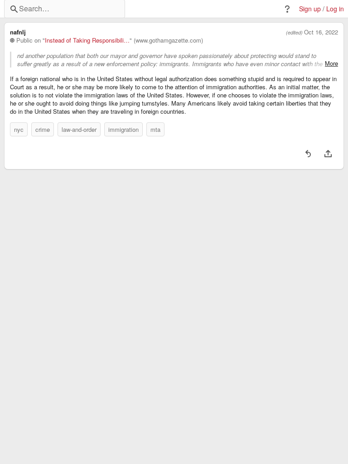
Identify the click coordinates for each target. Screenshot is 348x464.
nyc (19, 129)
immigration (123, 129)
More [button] (331, 63)
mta (155, 129)
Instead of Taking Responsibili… (87, 40)
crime (42, 129)
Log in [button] (335, 9)
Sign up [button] (310, 9)
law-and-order (79, 129)
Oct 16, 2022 (321, 32)
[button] (287, 9)
